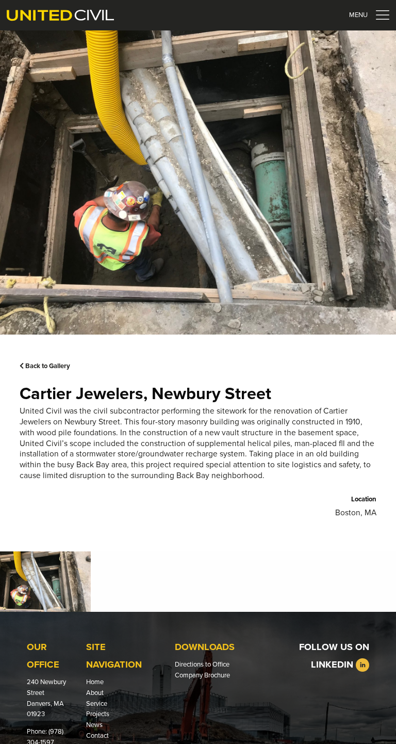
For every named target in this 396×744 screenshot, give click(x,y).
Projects (97, 714)
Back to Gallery (47, 366)
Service (96, 704)
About (95, 693)
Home (95, 682)
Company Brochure (202, 675)
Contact (97, 736)
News (94, 725)
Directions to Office (202, 664)
